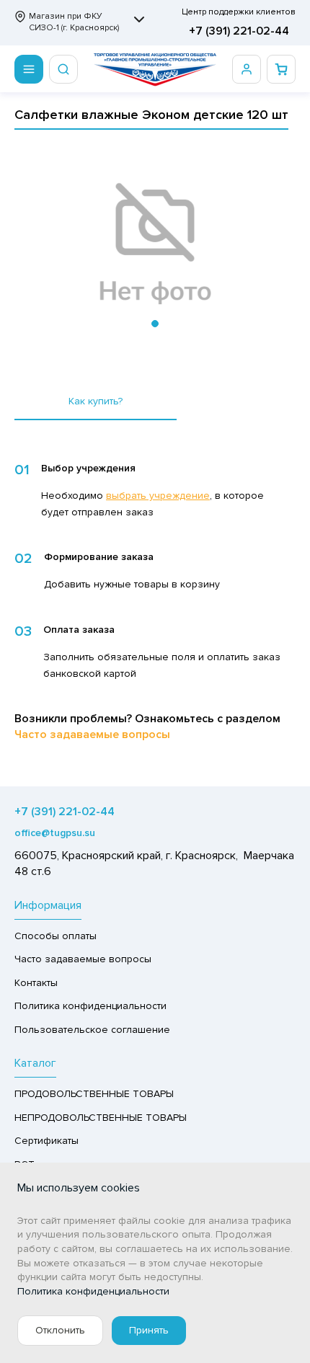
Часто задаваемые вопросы (92, 734)
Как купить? (95, 401)
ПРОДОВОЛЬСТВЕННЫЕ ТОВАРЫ (94, 1094)
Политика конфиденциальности (90, 1006)
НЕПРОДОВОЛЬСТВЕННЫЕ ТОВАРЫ (100, 1117)
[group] (155, 244)
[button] (155, 323)
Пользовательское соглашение (92, 1030)
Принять (149, 1330)
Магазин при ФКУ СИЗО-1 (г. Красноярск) (74, 22)
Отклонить (60, 1330)
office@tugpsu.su (54, 833)
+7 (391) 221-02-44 (239, 31)
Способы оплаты (55, 936)
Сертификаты (46, 1141)
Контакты (36, 983)
